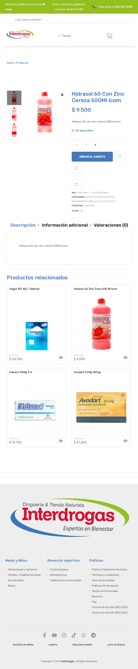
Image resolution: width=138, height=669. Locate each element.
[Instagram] (64, 635)
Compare (77, 168)
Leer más (60, 357)
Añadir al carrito (92, 156)
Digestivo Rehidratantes (100, 197)
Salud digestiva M (105, 201)
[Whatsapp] (83, 635)
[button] (62, 94)
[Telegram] (93, 635)
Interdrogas (67, 661)
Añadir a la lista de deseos (120, 157)
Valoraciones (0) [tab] (111, 225)
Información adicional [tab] (65, 225)
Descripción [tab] (23, 225)
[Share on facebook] (81, 211)
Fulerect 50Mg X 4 (20, 372)
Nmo (91, 201)
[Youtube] (54, 635)
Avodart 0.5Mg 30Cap (87, 372)
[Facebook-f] (44, 635)
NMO (92, 205)
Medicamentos (80, 201)
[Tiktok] (73, 635)
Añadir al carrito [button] (125, 357)
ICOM (86, 205)
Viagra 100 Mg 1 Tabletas (24, 289)
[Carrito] (109, 35)
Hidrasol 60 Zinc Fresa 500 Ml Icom (95, 289)
